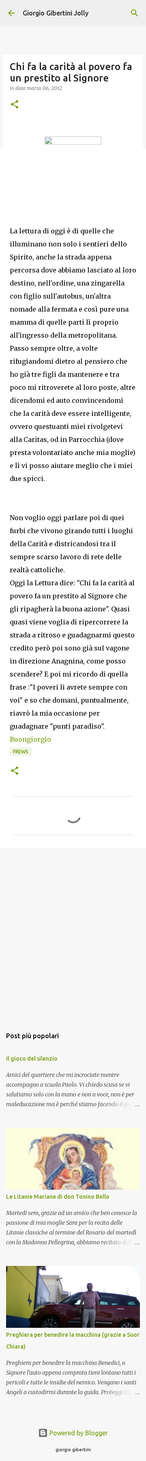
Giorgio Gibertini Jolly (55, 13)
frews (20, 751)
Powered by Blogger (78, 1433)
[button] (14, 104)
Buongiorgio (30, 739)
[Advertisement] (73, 933)
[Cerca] (135, 13)
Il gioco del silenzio (32, 1058)
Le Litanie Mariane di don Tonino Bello (58, 1196)
